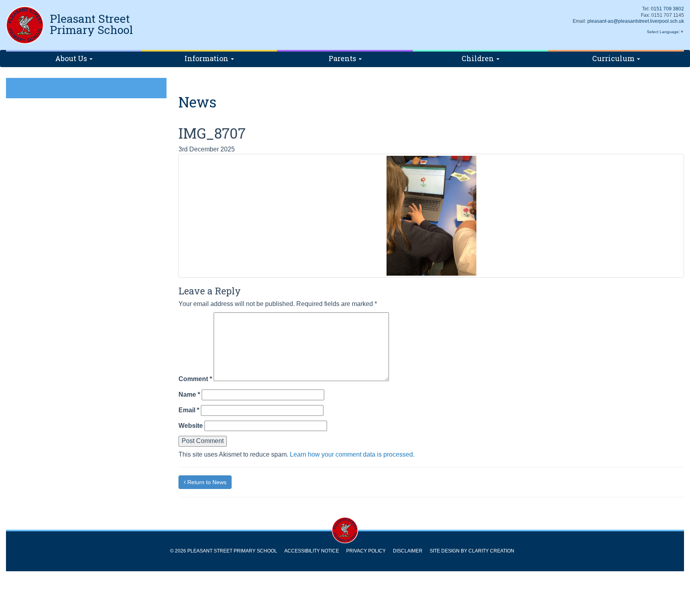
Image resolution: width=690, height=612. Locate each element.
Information (207, 58)
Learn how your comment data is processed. (352, 454)
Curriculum (614, 58)
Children (479, 58)
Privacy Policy (366, 550)
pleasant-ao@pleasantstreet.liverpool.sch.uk (635, 21)
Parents (343, 58)
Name (189, 394)
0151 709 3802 (667, 9)
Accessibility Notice (311, 550)
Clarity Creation (491, 550)
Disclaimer (407, 550)
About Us (72, 58)
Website (190, 425)
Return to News (206, 482)
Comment (195, 379)
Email (188, 410)
